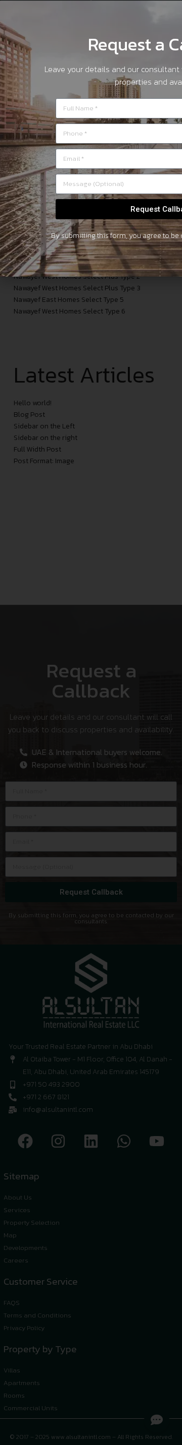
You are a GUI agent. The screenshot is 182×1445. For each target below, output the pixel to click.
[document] (91, 722)
